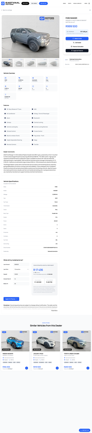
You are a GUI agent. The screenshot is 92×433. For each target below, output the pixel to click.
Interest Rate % (7, 279)
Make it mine (78, 38)
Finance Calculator (78, 46)
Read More (54, 310)
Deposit (5, 274)
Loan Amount (7, 264)
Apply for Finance (78, 50)
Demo (64, 3)
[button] (58, 36)
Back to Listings (7, 10)
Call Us (12, 359)
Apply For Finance (10, 299)
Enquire (6, 359)
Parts (69, 3)
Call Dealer (78, 42)
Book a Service (77, 3)
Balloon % (6, 283)
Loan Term (6, 269)
